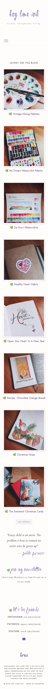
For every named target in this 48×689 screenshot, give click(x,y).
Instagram (16, 616)
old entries (24, 522)
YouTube (15, 631)
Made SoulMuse (35, 684)
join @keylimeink (32, 617)
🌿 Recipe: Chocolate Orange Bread (24, 398)
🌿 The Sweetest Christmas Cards (24, 511)
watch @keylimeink (30, 631)
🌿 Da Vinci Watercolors (24, 227)
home (24, 655)
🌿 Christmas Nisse (24, 455)
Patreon (13, 624)
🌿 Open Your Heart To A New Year (24, 341)
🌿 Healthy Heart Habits (24, 284)
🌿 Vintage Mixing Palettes (24, 114)
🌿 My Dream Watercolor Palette (24, 171)
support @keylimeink (30, 624)
